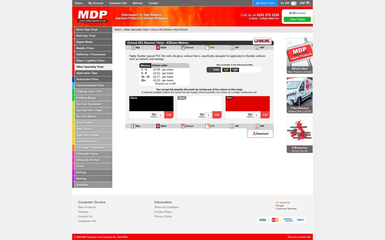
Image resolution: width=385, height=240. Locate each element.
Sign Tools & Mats (87, 135)
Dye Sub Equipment (88, 104)
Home (78, 3)
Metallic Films (85, 48)
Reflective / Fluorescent (90, 54)
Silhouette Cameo (87, 153)
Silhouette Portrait (87, 159)
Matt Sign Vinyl (85, 35)
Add (168, 114)
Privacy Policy (163, 216)
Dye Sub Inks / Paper (89, 110)
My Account (95, 3)
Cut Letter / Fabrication (90, 147)
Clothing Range (86, 97)
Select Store (267, 3)
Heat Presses (84, 128)
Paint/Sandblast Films (90, 85)
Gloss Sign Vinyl (86, 29)
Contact (153, 3)
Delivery (138, 3)
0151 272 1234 (268, 15)
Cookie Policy (162, 211)
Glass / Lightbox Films (90, 60)
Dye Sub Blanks (86, 116)
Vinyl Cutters (84, 122)
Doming (81, 178)
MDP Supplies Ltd (91, 237)
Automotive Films (87, 79)
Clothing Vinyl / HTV (89, 91)
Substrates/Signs (87, 141)
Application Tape (86, 73)
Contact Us (85, 216)
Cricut (80, 166)
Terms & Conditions (166, 207)
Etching (81, 172)
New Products (87, 207)
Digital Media (84, 41)
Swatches (82, 184)
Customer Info (118, 3)
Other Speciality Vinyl (89, 66)
